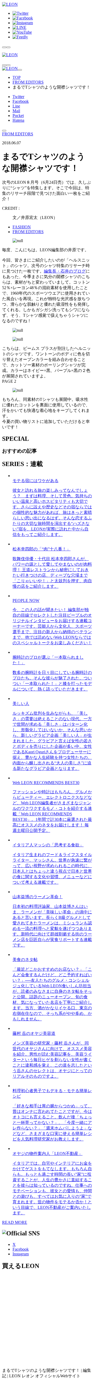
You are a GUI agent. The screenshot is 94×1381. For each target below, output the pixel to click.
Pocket (18, 115)
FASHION (22, 227)
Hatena (18, 120)
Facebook (21, 101)
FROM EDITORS (28, 82)
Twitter (18, 96)
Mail (16, 111)
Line (16, 106)
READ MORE (14, 1222)
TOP (17, 77)
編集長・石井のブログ (65, 271)
